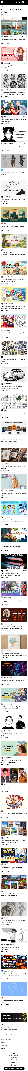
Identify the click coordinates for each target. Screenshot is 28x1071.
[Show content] (26, 1042)
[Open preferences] (19, 2)
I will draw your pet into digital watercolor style (13, 494)
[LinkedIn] (11, 1065)
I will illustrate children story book (11, 546)
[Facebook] (17, 1065)
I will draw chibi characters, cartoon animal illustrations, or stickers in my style (13, 520)
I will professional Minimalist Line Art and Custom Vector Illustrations (13, 387)
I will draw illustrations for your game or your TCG (13, 601)
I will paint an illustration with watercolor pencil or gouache (13, 921)
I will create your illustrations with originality (11, 66)
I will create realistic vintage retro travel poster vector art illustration (13, 841)
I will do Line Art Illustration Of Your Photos (11, 734)
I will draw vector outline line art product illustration (13, 200)
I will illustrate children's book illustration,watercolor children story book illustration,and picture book (13, 254)
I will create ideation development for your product (14, 414)
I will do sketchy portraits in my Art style (13, 146)
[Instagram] (15, 1065)
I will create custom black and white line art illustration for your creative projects (13, 93)
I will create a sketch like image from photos (12, 1001)
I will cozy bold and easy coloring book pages (12, 333)
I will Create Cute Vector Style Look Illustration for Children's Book (11, 707)
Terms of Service (14, 1057)
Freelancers (16, 18)
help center (15, 1020)
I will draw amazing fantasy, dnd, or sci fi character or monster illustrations (13, 681)
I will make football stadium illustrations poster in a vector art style (13, 894)
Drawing (4, 6)
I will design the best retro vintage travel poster (13, 227)
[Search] (16, 2)
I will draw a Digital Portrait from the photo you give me (12, 788)
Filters (24, 18)
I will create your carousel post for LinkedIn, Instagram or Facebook (11, 574)
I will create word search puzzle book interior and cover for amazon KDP (12, 868)
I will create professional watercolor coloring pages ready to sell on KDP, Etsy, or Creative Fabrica (13, 655)
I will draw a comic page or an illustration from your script (13, 120)
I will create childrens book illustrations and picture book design (13, 280)
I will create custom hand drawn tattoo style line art (13, 467)
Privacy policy (14, 1059)
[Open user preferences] (25, 2)
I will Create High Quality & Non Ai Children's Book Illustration (11, 761)
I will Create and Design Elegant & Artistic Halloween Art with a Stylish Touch (13, 974)
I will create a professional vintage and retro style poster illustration (12, 440)
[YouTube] (13, 1065)
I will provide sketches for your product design (13, 360)
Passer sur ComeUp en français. (13, 1068)
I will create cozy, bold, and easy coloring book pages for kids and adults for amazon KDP (13, 308)
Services (7, 18)
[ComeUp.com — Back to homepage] (2, 2)
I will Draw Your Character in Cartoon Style (14, 813)
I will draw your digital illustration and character (12, 173)
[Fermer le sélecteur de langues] (23, 1068)
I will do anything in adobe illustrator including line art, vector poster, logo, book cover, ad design (12, 628)
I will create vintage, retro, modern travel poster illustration (13, 40)
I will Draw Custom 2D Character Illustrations (11, 948)
